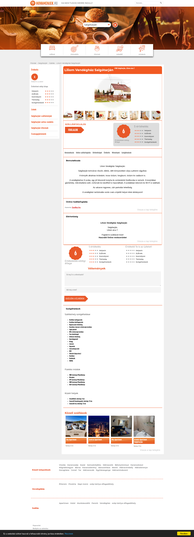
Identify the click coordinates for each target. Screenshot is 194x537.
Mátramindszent (120, 470)
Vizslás (62, 465)
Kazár (82, 465)
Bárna (78, 468)
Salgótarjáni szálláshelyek (41, 116)
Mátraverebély (126, 468)
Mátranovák (88, 470)
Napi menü (83, 484)
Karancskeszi (137, 465)
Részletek (69, 533)
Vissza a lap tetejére (150, 450)
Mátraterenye (141, 468)
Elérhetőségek (97, 153)
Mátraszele (108, 465)
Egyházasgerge (103, 470)
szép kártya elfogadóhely (102, 484)
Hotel (72, 503)
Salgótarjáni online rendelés (42, 122)
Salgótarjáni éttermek (39, 128)
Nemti (115, 468)
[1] (46, 91)
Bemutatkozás (69, 153)
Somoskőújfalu (94, 465)
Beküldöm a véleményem (75, 299)
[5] (53, 91)
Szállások (52, 54)
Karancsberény (89, 468)
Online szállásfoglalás (83, 153)
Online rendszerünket (117, 237)
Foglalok (73, 130)
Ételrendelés (75, 54)
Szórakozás (142, 54)
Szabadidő (119, 54)
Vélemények (116, 153)
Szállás (35, 508)
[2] (47, 91)
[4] (51, 91)
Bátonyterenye (122, 465)
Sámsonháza (104, 468)
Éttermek (97, 54)
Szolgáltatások (126, 153)
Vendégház (105, 503)
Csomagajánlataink (38, 134)
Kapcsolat (37, 525)
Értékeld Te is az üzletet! (37, 82)
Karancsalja (72, 465)
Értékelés (107, 153)
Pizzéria (72, 484)
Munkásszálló (83, 503)
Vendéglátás (38, 489)
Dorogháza (64, 470)
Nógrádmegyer (66, 468)
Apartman (64, 503)
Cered (74, 470)
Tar (79, 470)
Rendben (184, 533)
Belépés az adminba (40, 528)
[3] (49, 91)
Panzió (95, 503)
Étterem (63, 484)
